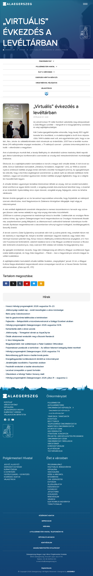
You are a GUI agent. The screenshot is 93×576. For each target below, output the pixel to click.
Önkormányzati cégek (57, 439)
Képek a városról (55, 474)
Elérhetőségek (10, 469)
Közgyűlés (52, 419)
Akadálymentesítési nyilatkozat (46, 548)
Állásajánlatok (55, 484)
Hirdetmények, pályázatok (46, 83)
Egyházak (52, 482)
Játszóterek (53, 492)
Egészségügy (53, 487)
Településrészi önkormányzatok (62, 424)
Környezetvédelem (56, 446)
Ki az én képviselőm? (56, 413)
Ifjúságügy (52, 489)
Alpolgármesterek (56, 405)
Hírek (22, 50)
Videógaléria (53, 472)
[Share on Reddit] (26, 283)
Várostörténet (11, 405)
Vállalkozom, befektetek (15, 415)
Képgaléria (8, 407)
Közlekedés (53, 494)
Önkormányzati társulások (60, 441)
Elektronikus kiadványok (59, 502)
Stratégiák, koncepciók (58, 434)
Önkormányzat (45, 61)
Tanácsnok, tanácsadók (58, 416)
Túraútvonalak (55, 504)
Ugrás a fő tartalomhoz (84, 1)
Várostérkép (53, 444)
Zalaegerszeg (17, 4)
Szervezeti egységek (13, 467)
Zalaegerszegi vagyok (14, 410)
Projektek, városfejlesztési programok (65, 436)
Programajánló (55, 464)
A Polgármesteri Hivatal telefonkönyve (46, 532)
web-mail (46, 526)
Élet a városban (45, 72)
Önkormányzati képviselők (59, 408)
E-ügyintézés (9, 472)
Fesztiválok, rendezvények (59, 467)
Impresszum (46, 521)
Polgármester (54, 403)
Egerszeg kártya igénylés (47, 77)
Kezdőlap (10, 50)
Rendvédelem (53, 497)
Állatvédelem (54, 449)
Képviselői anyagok (46, 537)
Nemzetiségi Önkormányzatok (61, 426)
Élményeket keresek (12, 412)
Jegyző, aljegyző (11, 464)
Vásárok (51, 499)
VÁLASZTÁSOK (46, 88)
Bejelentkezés (46, 568)
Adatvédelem (46, 542)
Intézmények (53, 477)
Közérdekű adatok (12, 477)
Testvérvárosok (55, 451)
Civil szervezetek (55, 479)
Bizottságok (53, 421)
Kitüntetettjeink (55, 429)
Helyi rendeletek (55, 431)
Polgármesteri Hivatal (45, 66)
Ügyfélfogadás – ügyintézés (16, 474)
